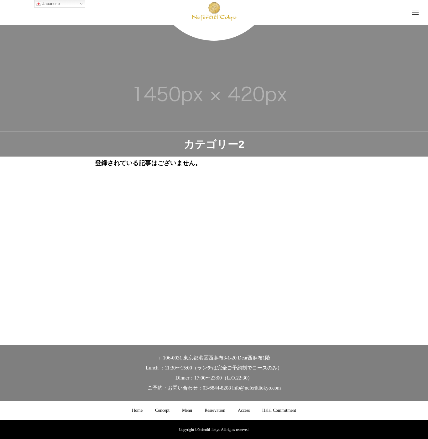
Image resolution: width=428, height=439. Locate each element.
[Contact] (224, 311)
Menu (187, 410)
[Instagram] (204, 311)
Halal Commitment (279, 410)
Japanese (50, 3)
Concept (162, 410)
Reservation (215, 410)
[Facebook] (214, 311)
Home (137, 410)
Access (244, 410)
